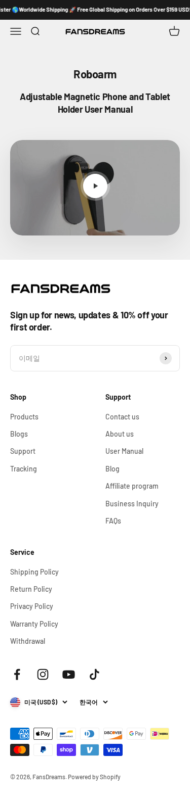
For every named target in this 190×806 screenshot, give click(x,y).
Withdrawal (27, 641)
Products (24, 416)
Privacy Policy (31, 606)
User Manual (124, 451)
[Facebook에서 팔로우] (17, 674)
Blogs (19, 434)
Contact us (122, 416)
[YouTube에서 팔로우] (68, 674)
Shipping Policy (34, 571)
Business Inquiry (132, 503)
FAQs (113, 520)
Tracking (23, 468)
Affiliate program (132, 486)
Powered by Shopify (94, 776)
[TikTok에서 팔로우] (94, 674)
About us (119, 434)
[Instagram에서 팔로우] (43, 674)
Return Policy (31, 589)
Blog (112, 468)
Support (22, 451)
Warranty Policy (34, 624)
